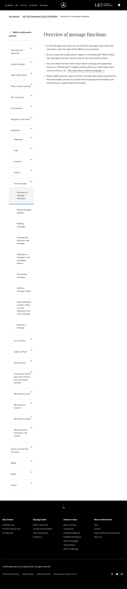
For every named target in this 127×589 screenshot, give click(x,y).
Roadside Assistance (72, 537)
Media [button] (13, 463)
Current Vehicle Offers (42, 529)
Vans (96, 525)
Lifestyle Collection (72, 533)
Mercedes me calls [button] (22, 394)
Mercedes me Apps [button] (22, 419)
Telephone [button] (15, 130)
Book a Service (70, 525)
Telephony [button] (18, 139)
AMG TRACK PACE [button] (19, 75)
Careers (97, 529)
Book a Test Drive (40, 525)
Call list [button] (17, 172)
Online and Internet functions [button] (19, 450)
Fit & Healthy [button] (16, 108)
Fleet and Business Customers (107, 533)
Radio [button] (13, 474)
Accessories (69, 529)
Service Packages (71, 541)
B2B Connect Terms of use (65, 574)
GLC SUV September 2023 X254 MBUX (40, 16)
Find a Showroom (40, 533)
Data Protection (44, 574)
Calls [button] (16, 150)
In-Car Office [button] (20, 340)
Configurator (8, 533)
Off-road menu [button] (17, 97)
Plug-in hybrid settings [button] (21, 86)
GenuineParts (69, 545)
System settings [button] (18, 64)
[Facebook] (112, 574)
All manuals (14, 16)
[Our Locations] (119, 5)
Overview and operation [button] (17, 51)
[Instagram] (121, 574)
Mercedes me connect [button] (20, 406)
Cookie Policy (28, 574)
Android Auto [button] (20, 363)
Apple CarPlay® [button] (20, 351)
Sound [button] (14, 485)
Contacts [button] (18, 161)
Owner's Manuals (71, 549)
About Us (98, 537)
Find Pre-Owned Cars (11, 529)
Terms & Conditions (10, 574)
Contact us (37, 537)
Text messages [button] (20, 183)
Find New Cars (8, 525)
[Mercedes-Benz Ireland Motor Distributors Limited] (63, 5)
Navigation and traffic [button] (20, 119)
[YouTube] (116, 574)
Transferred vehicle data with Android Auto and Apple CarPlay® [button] (22, 378)
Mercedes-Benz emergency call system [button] (21, 433)
